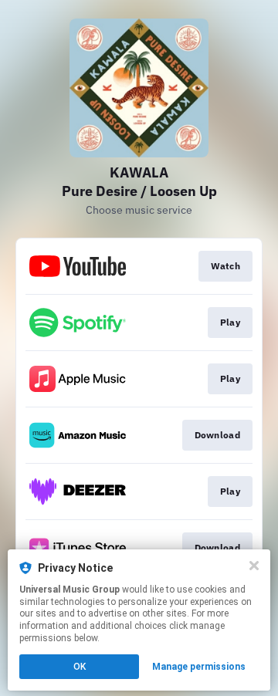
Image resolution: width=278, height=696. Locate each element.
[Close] (254, 565)
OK (79, 666)
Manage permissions (199, 666)
